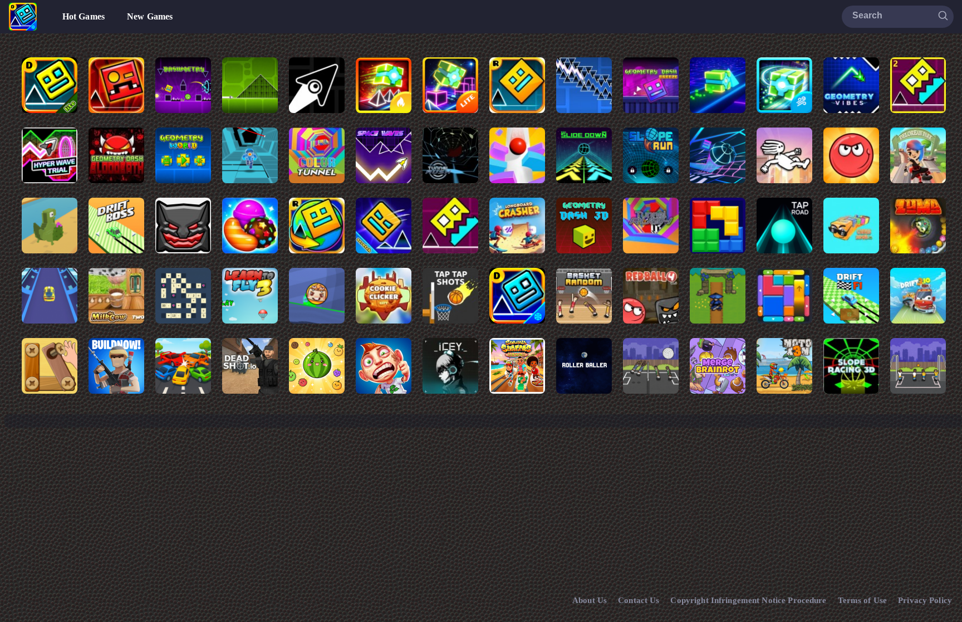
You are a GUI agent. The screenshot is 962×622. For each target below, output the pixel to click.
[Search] (943, 16)
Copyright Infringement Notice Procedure (748, 600)
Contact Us (638, 600)
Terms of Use (862, 600)
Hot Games (83, 16)
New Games (150, 16)
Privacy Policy (925, 600)
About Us (589, 600)
